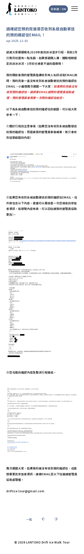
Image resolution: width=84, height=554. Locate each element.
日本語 (55, 9)
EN (64, 9)
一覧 (29, 519)
